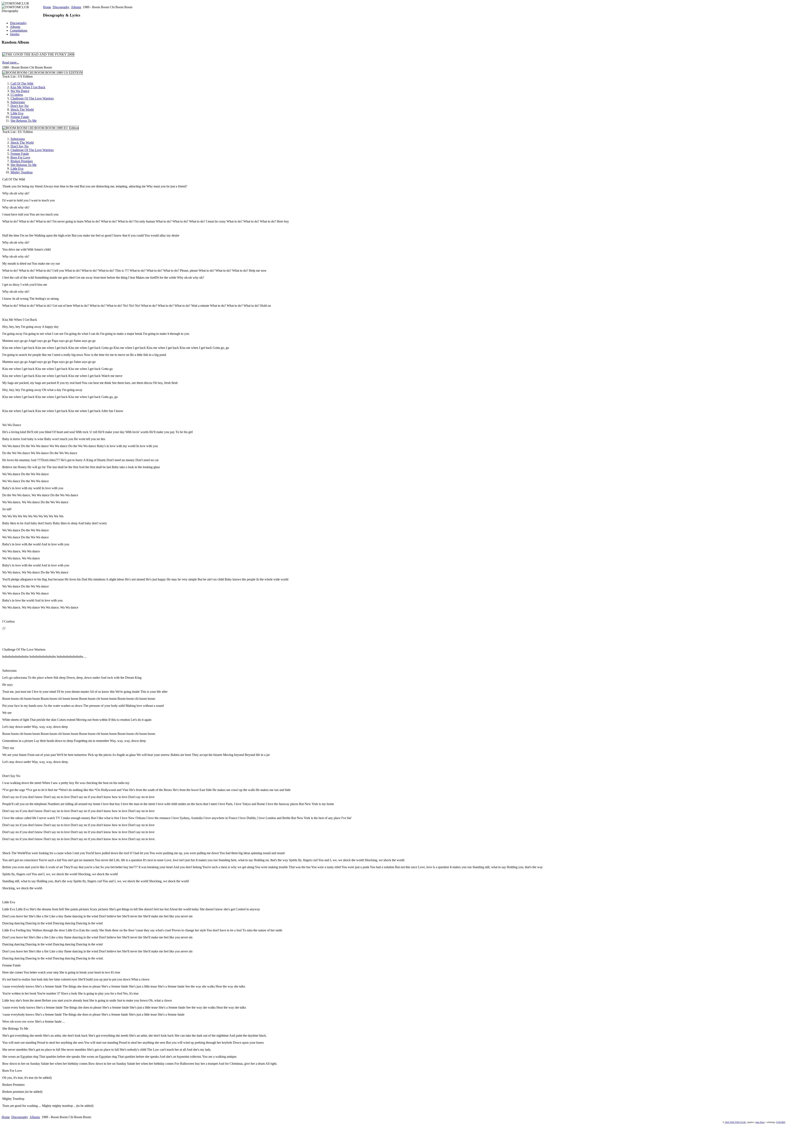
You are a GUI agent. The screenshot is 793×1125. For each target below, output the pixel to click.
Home (47, 7)
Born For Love (20, 157)
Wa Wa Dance (20, 91)
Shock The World (22, 109)
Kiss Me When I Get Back (28, 87)
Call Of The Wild (22, 83)
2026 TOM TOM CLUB (735, 1122)
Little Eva (17, 113)
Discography (61, 7)
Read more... (10, 62)
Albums (76, 7)
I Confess (17, 94)
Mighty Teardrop (22, 172)
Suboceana (18, 102)
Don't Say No (19, 106)
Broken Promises (22, 161)
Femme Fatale (20, 117)
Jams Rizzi (760, 1122)
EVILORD (780, 1122)
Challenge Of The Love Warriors (32, 98)
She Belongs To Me (24, 120)
